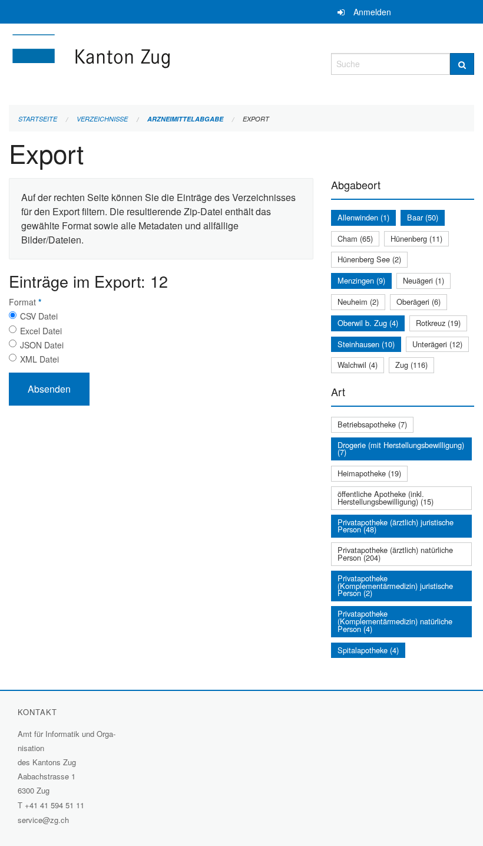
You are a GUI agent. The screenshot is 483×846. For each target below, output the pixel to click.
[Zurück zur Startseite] (161, 62)
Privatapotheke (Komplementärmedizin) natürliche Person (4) (395, 621)
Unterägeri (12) (437, 344)
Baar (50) (422, 217)
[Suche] (462, 64)
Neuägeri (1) (423, 280)
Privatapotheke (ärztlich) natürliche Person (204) (395, 553)
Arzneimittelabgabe (185, 118)
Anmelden (372, 12)
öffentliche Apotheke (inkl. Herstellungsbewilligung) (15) (386, 497)
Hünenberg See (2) (369, 259)
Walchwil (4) (358, 364)
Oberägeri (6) (418, 301)
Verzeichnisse (102, 118)
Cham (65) (355, 238)
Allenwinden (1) (363, 217)
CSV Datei (39, 316)
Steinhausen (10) (366, 344)
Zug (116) (411, 364)
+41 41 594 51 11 (54, 805)
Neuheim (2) (358, 301)
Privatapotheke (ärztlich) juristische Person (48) (396, 525)
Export (256, 118)
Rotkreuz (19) (438, 322)
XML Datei (39, 359)
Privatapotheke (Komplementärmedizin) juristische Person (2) (395, 585)
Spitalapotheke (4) (368, 650)
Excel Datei (41, 331)
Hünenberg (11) (416, 238)
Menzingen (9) (361, 280)
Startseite (37, 118)
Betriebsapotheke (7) (372, 424)
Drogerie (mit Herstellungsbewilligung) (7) (401, 448)
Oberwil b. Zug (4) (368, 322)
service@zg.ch (43, 819)
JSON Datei (42, 345)
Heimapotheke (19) (369, 473)
